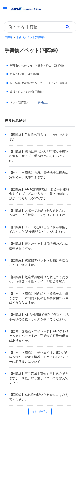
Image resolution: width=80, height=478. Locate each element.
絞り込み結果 (15, 120)
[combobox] (31, 27)
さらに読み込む (40, 411)
